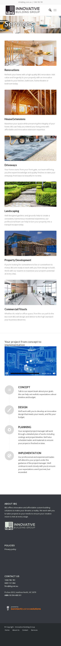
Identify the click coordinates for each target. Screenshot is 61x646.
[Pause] (6, 373)
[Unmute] (54, 373)
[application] (30, 361)
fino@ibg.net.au (11, 586)
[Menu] (54, 10)
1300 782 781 (38, 2)
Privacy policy (10, 549)
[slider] (25, 373)
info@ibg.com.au (25, 2)
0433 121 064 (10, 583)
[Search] (48, 10)
